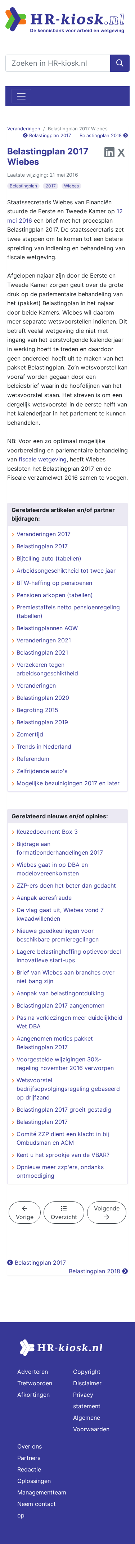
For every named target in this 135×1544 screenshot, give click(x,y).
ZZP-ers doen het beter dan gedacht (66, 885)
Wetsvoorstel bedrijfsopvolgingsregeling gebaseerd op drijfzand (68, 1088)
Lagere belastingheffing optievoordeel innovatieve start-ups (69, 956)
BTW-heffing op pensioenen (54, 582)
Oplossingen (34, 1480)
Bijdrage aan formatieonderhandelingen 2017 (60, 848)
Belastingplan (23, 186)
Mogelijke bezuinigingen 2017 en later (68, 783)
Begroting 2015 (37, 709)
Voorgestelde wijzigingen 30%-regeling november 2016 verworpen (65, 1063)
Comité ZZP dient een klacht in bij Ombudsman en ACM (63, 1138)
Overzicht (64, 1216)
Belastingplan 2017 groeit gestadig (64, 1109)
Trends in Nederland (44, 746)
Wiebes (71, 186)
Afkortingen (33, 1394)
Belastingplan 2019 (42, 722)
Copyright (86, 1371)
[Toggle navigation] (21, 96)
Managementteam (41, 1492)
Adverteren (32, 1371)
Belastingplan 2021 (42, 652)
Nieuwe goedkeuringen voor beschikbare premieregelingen (58, 935)
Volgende (107, 1208)
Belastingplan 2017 (49, 135)
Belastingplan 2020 (43, 697)
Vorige (24, 1216)
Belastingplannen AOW (47, 628)
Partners (28, 1457)
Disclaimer (87, 1383)
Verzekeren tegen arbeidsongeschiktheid (47, 669)
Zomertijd (30, 734)
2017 (51, 186)
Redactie (29, 1469)
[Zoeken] (120, 63)
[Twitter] (121, 154)
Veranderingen (23, 128)
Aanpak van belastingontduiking (60, 993)
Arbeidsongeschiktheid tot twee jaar (66, 570)
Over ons (29, 1446)
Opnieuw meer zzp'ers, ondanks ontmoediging (60, 1171)
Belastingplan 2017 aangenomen (60, 1005)
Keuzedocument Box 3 (47, 831)
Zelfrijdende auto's (42, 771)
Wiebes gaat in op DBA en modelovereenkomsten (52, 869)
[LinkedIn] (109, 154)
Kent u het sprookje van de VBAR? (63, 1154)
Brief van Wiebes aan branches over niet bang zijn (65, 977)
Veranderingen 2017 (44, 534)
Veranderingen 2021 (44, 640)
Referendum (33, 758)
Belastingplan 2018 (101, 135)
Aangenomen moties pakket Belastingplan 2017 (55, 1043)
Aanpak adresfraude (44, 897)
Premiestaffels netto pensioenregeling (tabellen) (68, 611)
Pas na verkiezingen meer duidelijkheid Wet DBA (69, 1022)
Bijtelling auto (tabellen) (49, 558)
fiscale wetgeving (43, 459)
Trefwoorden (34, 1383)
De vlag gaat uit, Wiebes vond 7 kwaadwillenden (60, 914)
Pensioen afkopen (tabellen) (55, 595)
